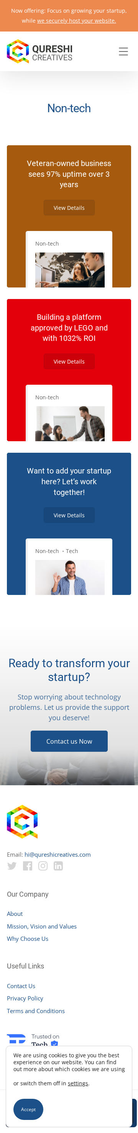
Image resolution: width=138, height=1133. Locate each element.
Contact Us (21, 986)
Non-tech (47, 243)
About (15, 913)
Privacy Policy (25, 998)
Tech (72, 551)
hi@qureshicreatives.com (58, 854)
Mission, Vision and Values (42, 926)
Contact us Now (69, 741)
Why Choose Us (27, 938)
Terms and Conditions (36, 1011)
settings (78, 1083)
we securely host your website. (76, 20)
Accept (28, 1109)
